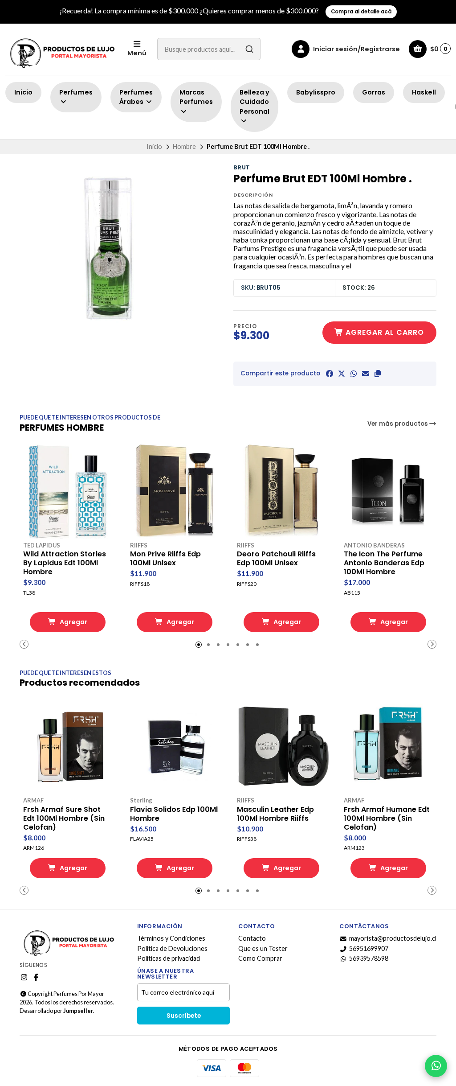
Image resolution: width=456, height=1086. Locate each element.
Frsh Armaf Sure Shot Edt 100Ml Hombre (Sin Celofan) (64, 818)
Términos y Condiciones (171, 938)
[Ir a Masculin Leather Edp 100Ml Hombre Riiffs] (281, 746)
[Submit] (249, 49)
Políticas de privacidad (168, 958)
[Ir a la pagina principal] (61, 49)
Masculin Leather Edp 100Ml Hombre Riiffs (275, 814)
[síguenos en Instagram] (24, 977)
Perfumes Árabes (136, 97)
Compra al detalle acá (361, 11)
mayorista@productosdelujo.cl (392, 938)
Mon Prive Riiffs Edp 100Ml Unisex (165, 559)
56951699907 (368, 949)
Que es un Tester (263, 949)
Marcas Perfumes (196, 97)
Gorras (373, 92)
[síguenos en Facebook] (36, 977)
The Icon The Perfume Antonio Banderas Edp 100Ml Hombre (384, 563)
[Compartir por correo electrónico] (365, 373)
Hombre (184, 146)
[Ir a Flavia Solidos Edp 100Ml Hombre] (174, 746)
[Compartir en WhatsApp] (353, 373)
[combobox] (209, 49)
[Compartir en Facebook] (329, 373)
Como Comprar (260, 958)
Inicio (23, 92)
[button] (377, 373)
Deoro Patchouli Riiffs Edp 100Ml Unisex (276, 559)
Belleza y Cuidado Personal (254, 102)
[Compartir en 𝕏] (341, 373)
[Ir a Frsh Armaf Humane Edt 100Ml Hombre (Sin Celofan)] (388, 746)
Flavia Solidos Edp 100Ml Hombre (174, 814)
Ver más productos (398, 424)
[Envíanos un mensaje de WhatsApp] (436, 1066)
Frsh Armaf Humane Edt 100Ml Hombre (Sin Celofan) (387, 818)
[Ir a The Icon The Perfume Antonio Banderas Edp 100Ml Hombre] (388, 491)
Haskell (424, 92)
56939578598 (368, 958)
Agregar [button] (72, 621)
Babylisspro (315, 92)
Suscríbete (184, 1016)
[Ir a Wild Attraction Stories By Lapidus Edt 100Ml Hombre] (68, 491)
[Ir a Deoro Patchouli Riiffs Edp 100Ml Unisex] (281, 491)
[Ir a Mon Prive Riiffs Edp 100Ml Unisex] (174, 491)
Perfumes (76, 92)
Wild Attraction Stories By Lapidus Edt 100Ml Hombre (64, 563)
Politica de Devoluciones (172, 949)
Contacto (252, 938)
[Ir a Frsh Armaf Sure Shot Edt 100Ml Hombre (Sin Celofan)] (68, 746)
